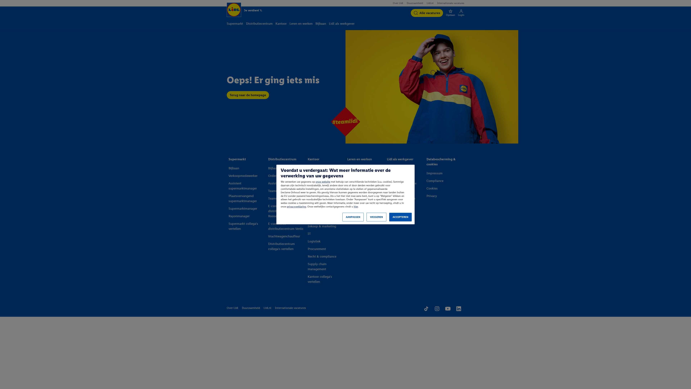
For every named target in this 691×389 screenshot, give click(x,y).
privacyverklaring (296, 206)
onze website (323, 182)
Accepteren (400, 217)
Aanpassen (353, 217)
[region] (345, 194)
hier (356, 206)
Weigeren (376, 217)
